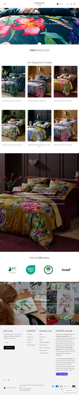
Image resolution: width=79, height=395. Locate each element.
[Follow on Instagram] (8, 380)
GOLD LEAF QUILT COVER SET (63, 101)
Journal (29, 342)
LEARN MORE (39, 211)
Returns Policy (43, 345)
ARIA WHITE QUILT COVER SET (63, 145)
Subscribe (9, 347)
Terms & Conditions (44, 347)
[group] (39, 22)
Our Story (29, 334)
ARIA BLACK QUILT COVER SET (37, 101)
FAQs (40, 334)
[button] (70, 390)
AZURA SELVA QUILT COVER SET (12, 101)
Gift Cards (29, 339)
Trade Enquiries (31, 345)
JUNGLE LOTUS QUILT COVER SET (12, 145)
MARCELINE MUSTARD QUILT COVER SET (40, 145)
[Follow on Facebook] (4, 380)
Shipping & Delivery (44, 342)
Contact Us (42, 337)
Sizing (41, 339)
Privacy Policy (43, 350)
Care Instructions (44, 353)
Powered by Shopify (25, 388)
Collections (30, 337)
